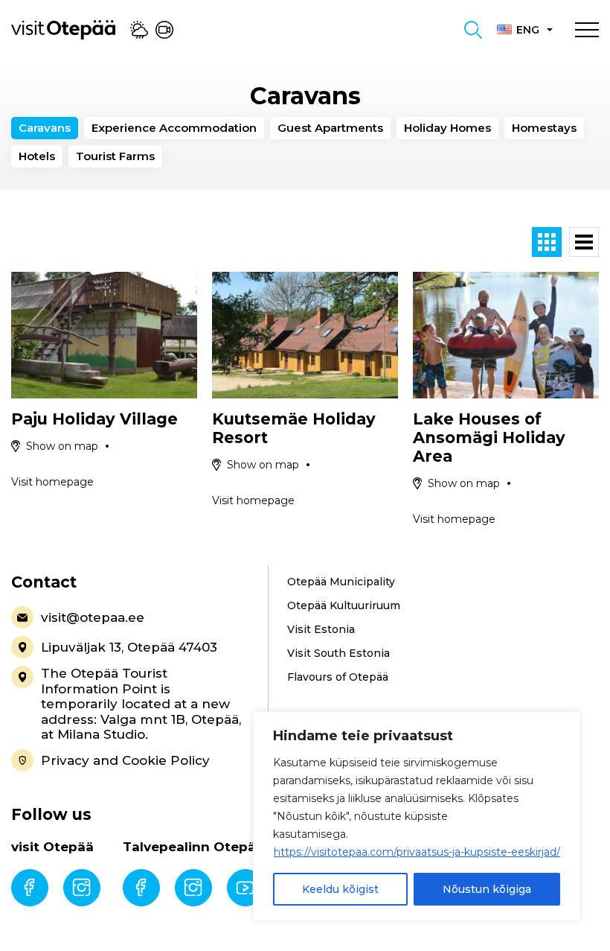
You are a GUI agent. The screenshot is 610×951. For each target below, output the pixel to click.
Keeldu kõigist (340, 889)
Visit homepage (52, 482)
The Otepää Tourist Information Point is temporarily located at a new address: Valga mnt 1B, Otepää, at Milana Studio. (141, 704)
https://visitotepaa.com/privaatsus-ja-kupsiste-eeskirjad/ (417, 852)
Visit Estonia (321, 629)
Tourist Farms (115, 156)
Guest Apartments (330, 128)
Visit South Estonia (338, 653)
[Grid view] (547, 242)
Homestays (544, 128)
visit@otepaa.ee (92, 617)
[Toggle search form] (473, 30)
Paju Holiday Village (94, 419)
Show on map (62, 446)
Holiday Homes (447, 128)
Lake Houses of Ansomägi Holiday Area (489, 437)
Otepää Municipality (341, 581)
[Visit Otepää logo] (63, 29)
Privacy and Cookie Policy (125, 760)
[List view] (584, 242)
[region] (416, 816)
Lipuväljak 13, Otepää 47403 (129, 647)
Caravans (45, 128)
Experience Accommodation (174, 128)
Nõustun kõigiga (487, 889)
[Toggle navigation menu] (587, 30)
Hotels (37, 156)
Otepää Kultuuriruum (343, 605)
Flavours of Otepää (337, 677)
